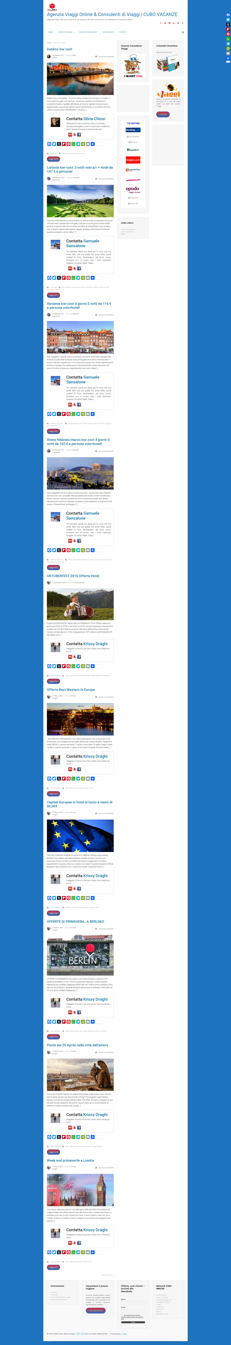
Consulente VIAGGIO (163, 1302)
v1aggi (158, 1304)
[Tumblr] (182, 23)
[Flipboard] (228, 29)
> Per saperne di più (96, 1310)
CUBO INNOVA (161, 1295)
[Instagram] (169, 23)
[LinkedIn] (173, 23)
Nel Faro (159, 1312)
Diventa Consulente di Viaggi (60, 1297)
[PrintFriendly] (228, 48)
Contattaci (54, 1295)
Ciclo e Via (159, 1309)
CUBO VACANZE (162, 1298)
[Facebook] (160, 23)
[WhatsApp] (228, 39)
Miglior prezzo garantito (59, 1299)
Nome (123, 1299)
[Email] (228, 53)
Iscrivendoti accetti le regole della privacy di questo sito (132, 1317)
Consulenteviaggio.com (164, 1300)
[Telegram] (228, 43)
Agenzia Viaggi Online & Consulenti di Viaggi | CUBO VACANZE (112, 14)
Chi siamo (54, 1292)
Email (123, 1307)
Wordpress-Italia (162, 1314)
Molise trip (159, 1307)
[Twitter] (165, 23)
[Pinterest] (178, 23)
